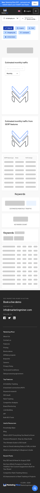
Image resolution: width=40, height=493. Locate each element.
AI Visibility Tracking (10, 384)
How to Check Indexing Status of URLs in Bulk (19, 446)
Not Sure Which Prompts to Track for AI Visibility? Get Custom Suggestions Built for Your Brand (19, 466)
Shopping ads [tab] (11, 32)
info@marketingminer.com (17, 309)
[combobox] (19, 11)
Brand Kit (6, 359)
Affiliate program (9, 355)
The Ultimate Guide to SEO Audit (14, 443)
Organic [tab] (21, 28)
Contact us (7, 340)
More (35, 3)
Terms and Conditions (11, 370)
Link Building (8, 410)
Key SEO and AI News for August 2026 (16, 460)
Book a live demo (12, 301)
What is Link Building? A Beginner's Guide (18, 450)
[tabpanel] (20, 168)
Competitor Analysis (10, 402)
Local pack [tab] (26, 32)
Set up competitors (14, 68)
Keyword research (10, 391)
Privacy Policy (8, 366)
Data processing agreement (13, 374)
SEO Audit (6, 395)
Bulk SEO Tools (8, 417)
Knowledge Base (9, 428)
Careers (6, 362)
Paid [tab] (32, 28)
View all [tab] (9, 28)
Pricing (5, 347)
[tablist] (20, 32)
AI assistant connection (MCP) (14, 388)
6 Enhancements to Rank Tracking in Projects (19, 476)
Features (6, 344)
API (4, 414)
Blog (5, 431)
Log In (28, 11)
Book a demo (8, 351)
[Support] (35, 488)
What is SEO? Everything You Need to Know (18, 435)
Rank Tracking (8, 399)
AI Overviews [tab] (11, 37)
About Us (6, 336)
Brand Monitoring (9, 406)
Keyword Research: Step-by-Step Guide (17, 439)
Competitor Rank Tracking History (15, 473)
